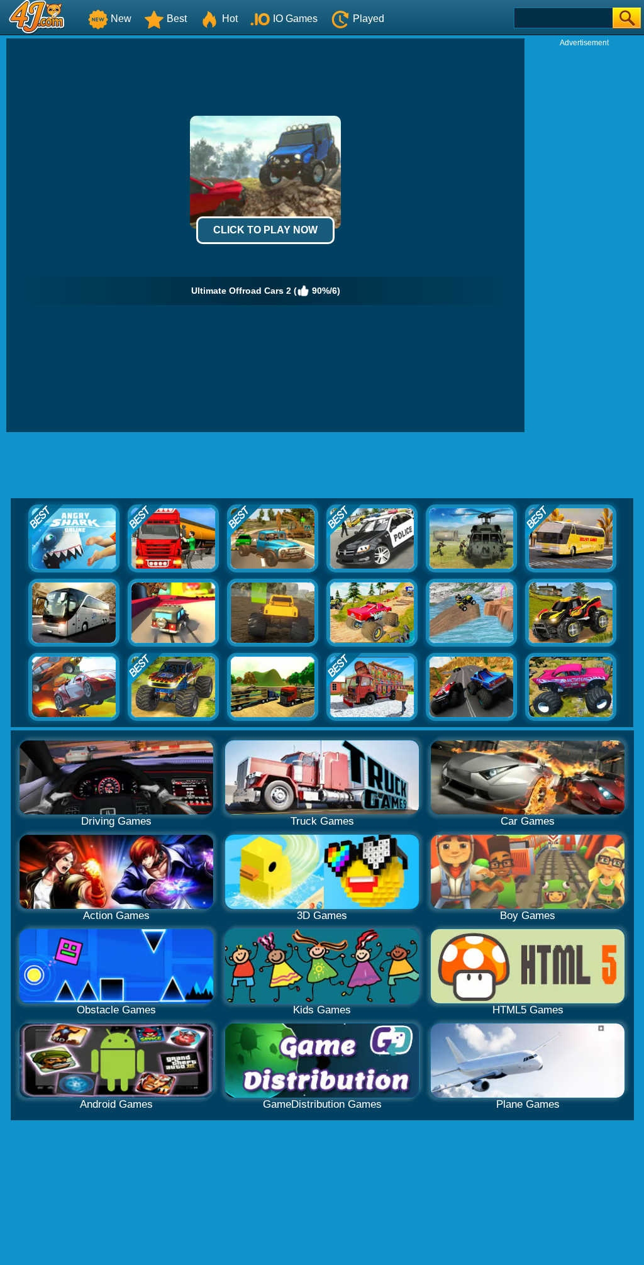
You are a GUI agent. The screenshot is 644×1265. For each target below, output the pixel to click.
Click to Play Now (265, 230)
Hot (230, 18)
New (121, 18)
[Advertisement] (584, 236)
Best (177, 18)
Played (368, 18)
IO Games (295, 18)
